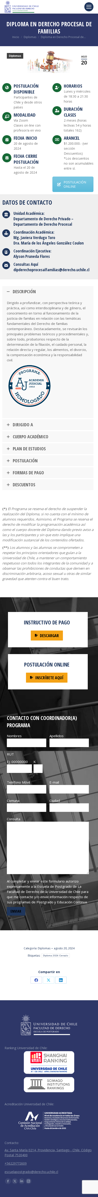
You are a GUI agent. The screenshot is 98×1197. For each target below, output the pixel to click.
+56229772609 (16, 1163)
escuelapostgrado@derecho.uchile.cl (31, 1172)
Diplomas (15, 56)
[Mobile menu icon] (88, 6)
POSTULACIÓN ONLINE (75, 184)
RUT (10, 754)
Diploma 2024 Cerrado (55, 955)
